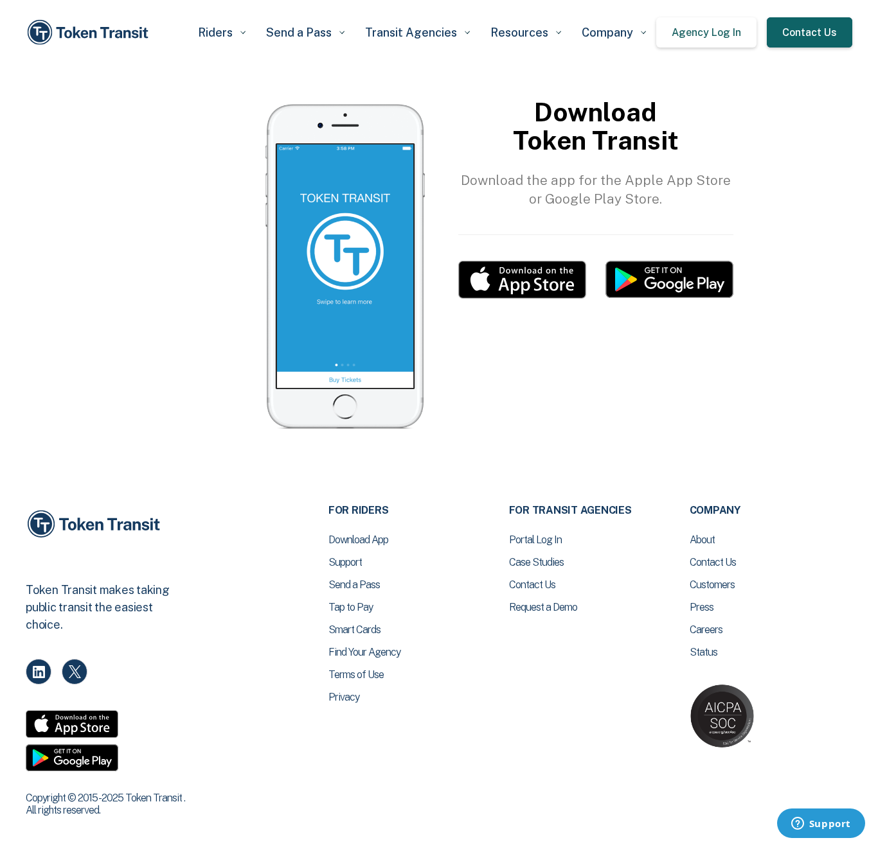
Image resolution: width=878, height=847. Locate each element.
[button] (222, 32)
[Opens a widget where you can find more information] (820, 824)
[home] (90, 32)
